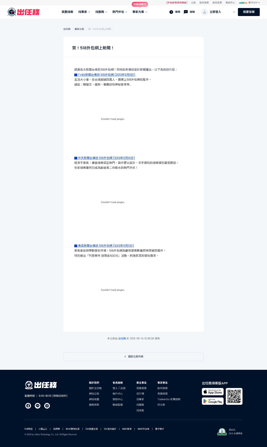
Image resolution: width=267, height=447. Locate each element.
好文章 (161, 405)
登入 (115, 388)
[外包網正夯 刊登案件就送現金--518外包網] (133, 119)
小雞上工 (43, 428)
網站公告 (94, 393)
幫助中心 (230, 2)
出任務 (122, 338)
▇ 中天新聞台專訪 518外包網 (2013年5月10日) (104, 158)
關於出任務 (95, 388)
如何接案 (217, 2)
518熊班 (29, 428)
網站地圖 (94, 399)
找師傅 (56, 428)
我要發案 (249, 12)
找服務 (140, 405)
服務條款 (94, 405)
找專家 (140, 399)
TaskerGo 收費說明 (168, 399)
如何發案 (204, 2)
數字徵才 (159, 428)
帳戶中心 (118, 393)
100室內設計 (110, 428)
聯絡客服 (118, 405)
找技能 (140, 410)
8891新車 (127, 428)
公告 (193, 2)
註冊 (123, 388)
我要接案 (162, 393)
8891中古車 (143, 428)
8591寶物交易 (73, 428)
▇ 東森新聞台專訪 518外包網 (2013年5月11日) (104, 246)
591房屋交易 (92, 428)
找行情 (140, 393)
